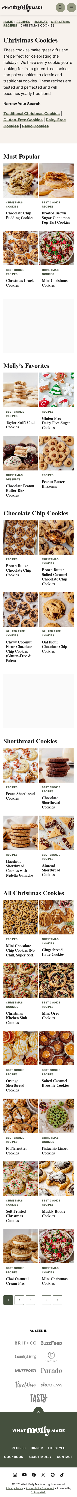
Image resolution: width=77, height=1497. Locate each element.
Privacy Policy (14, 1488)
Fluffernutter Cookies (16, 1150)
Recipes (23, 22)
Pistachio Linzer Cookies (55, 1150)
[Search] (60, 7)
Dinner (37, 1448)
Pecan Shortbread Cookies (20, 796)
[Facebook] (33, 1475)
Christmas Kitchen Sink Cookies (16, 1017)
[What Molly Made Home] (22, 8)
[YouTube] (24, 1475)
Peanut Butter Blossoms (53, 484)
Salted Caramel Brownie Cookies (55, 1083)
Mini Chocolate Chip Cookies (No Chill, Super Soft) (20, 950)
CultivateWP (38, 1492)
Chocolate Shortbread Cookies (51, 802)
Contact (65, 1457)
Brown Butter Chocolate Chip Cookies (18, 570)
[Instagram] (15, 1475)
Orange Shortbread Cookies (15, 1085)
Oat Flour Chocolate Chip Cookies (54, 646)
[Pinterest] (52, 1475)
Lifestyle (56, 1448)
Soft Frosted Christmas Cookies (16, 1215)
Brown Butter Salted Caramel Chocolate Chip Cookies (54, 577)
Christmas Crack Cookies (20, 283)
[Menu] (71, 7)
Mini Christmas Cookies (54, 283)
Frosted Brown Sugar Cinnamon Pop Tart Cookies (56, 217)
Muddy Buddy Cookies (53, 1213)
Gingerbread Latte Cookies (53, 952)
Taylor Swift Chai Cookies (20, 425)
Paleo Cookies (35, 126)
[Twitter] (43, 1475)
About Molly (40, 1457)
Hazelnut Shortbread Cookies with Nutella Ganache (19, 868)
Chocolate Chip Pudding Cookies (19, 215)
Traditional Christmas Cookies (31, 113)
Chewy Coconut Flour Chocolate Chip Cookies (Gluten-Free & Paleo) (19, 651)
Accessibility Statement (40, 1488)
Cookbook (13, 1457)
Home (8, 22)
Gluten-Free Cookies (23, 120)
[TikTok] (62, 1475)
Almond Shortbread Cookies (51, 869)
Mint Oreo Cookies (50, 1015)
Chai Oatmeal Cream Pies (17, 1281)
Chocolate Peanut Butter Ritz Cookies (20, 490)
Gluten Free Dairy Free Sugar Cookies (56, 422)
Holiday (41, 22)
